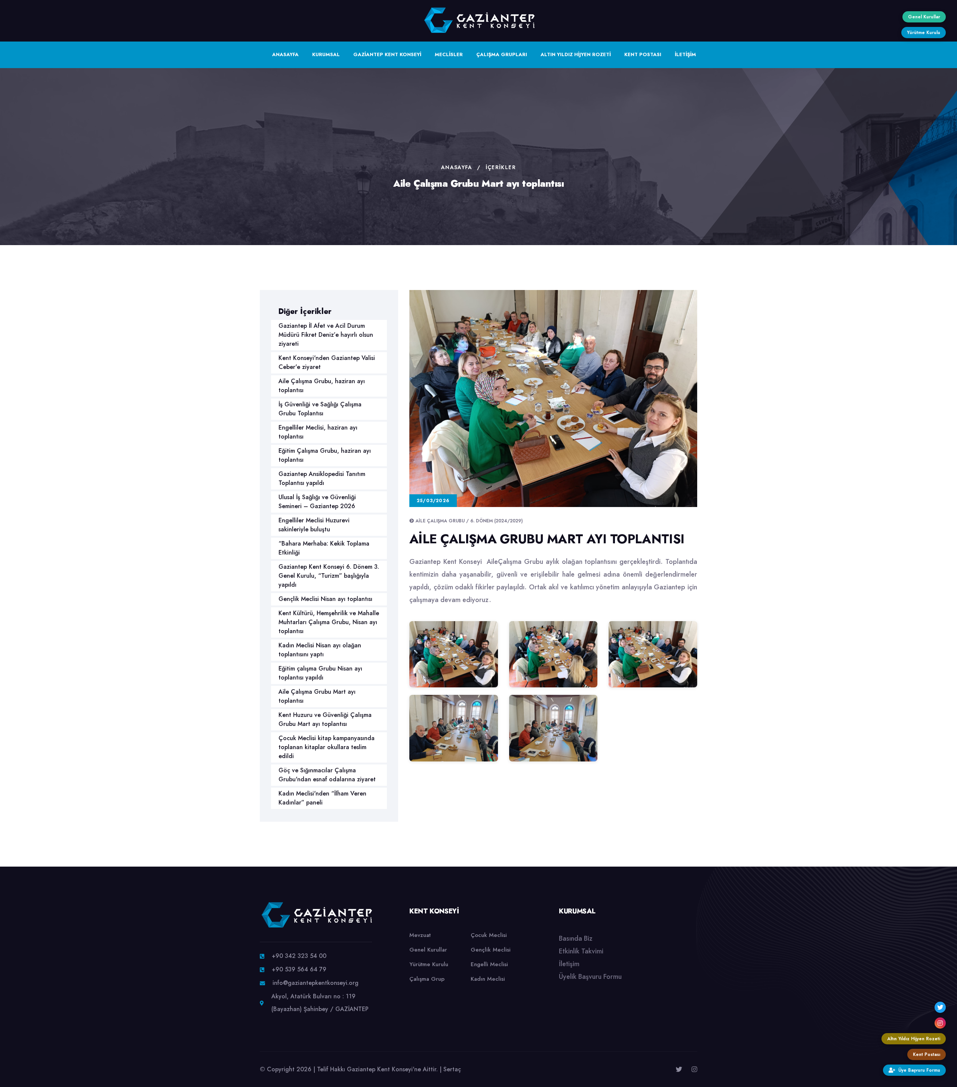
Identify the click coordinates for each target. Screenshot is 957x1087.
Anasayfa (456, 167)
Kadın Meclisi (488, 979)
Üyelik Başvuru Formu (590, 976)
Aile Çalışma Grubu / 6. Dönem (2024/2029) (469, 520)
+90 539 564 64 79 (299, 969)
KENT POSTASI (642, 54)
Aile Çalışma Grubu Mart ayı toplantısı (317, 696)
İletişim (569, 964)
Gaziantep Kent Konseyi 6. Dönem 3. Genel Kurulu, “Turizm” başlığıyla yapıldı (329, 575)
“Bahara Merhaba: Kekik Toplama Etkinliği (324, 548)
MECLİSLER (449, 54)
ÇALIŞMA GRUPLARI (501, 54)
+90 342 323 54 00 (299, 956)
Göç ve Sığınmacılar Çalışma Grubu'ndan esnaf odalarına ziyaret (327, 775)
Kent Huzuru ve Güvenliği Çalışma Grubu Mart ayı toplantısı (325, 719)
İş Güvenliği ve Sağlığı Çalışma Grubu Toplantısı (320, 409)
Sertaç (452, 1069)
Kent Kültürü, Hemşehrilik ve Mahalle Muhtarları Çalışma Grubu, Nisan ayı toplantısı (329, 622)
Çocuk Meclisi (489, 935)
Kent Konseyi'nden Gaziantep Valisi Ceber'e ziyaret (327, 362)
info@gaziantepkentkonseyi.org (316, 982)
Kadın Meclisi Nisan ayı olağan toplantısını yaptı (320, 650)
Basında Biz (576, 938)
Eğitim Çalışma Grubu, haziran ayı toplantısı (325, 455)
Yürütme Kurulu (428, 964)
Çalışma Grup (426, 979)
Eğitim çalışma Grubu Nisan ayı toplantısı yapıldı (320, 673)
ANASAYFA (285, 54)
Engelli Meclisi (489, 964)
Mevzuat (420, 935)
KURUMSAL (326, 54)
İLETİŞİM (685, 54)
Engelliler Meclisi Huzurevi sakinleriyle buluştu (314, 525)
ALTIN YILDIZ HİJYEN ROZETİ (576, 54)
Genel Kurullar (428, 950)
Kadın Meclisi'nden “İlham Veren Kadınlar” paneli (322, 798)
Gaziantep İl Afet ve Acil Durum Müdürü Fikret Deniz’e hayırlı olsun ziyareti (326, 334)
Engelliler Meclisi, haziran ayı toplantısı (318, 432)
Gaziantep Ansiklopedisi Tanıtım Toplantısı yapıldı (322, 478)
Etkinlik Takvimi (581, 951)
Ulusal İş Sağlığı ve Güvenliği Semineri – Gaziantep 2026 (317, 501)
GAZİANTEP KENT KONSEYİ (387, 54)
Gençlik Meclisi (491, 950)
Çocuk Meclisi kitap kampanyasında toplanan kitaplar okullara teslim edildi (327, 747)
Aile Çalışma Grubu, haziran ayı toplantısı (322, 385)
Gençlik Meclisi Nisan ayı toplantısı (325, 599)
